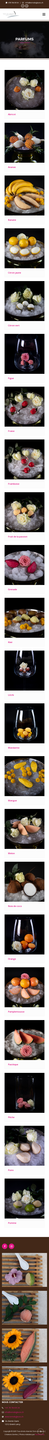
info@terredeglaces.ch (34, 2)
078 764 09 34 (13, 2)
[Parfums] (24, 1270)
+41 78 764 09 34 (12, 1407)
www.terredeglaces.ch (14, 1416)
